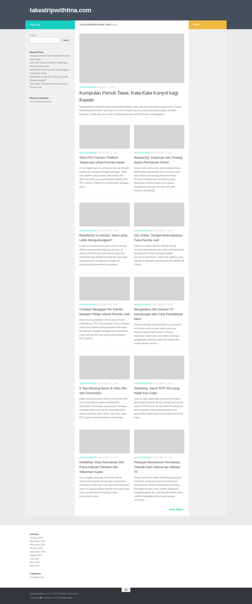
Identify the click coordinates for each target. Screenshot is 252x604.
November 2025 (37, 544)
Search (33, 35)
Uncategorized (88, 87)
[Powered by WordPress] (41, 598)
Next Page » (176, 509)
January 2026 (36, 537)
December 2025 (37, 541)
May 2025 (34, 565)
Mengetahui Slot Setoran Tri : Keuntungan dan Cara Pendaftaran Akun (158, 314)
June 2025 (35, 562)
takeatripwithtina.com (60, 10)
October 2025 (36, 548)
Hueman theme (66, 598)
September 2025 (38, 551)
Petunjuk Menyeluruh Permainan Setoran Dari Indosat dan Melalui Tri (157, 467)
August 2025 (36, 555)
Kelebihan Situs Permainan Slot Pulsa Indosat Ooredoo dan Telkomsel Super (101, 467)
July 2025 (34, 558)
